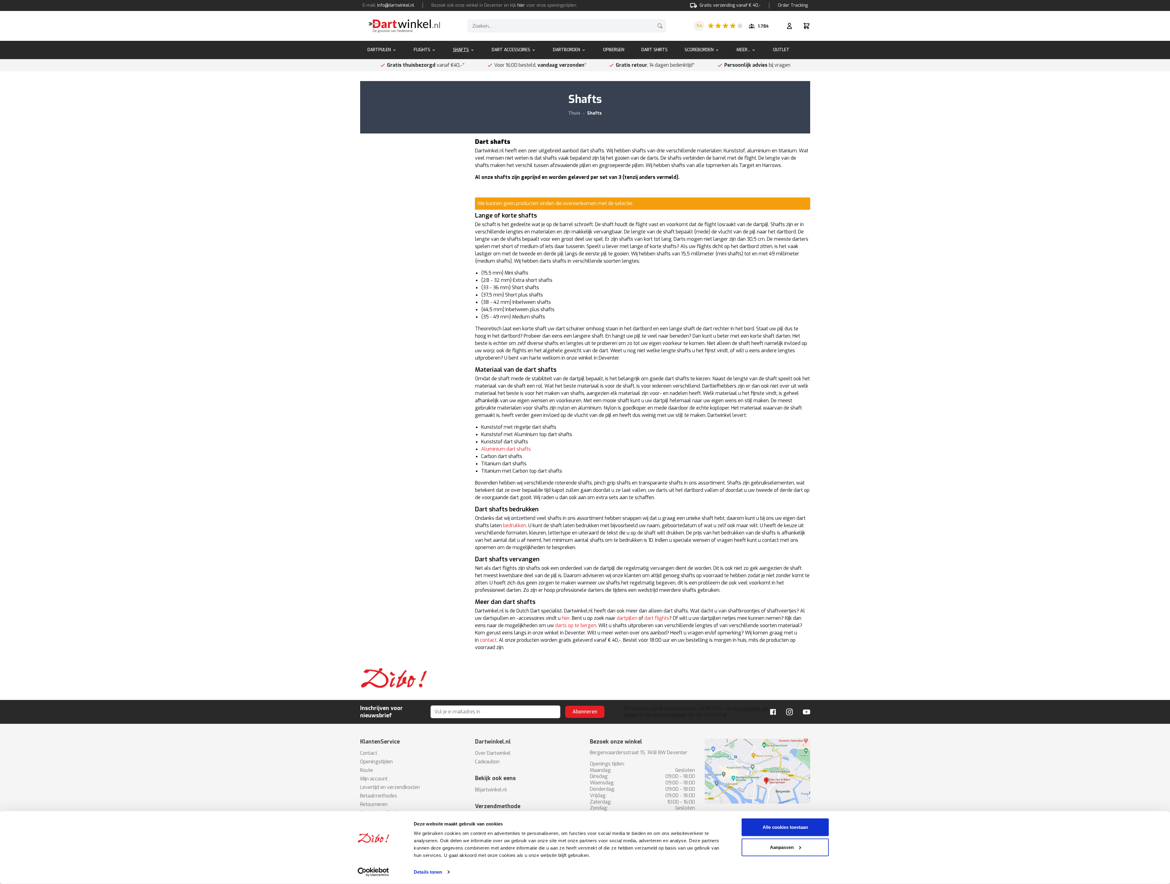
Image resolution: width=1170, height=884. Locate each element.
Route (366, 770)
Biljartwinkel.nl (491, 789)
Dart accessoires (511, 50)
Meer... (743, 50)
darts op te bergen (575, 625)
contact (488, 640)
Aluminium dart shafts (506, 449)
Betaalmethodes (378, 796)
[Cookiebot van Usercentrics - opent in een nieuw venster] (373, 872)
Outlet (781, 50)
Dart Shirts (654, 50)
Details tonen (428, 872)
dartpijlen (627, 618)
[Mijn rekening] (789, 26)
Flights (422, 50)
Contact (368, 753)
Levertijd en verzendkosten (390, 787)
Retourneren (374, 804)
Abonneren (585, 711)
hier (521, 5)
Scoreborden (699, 50)
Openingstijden (376, 761)
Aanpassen (782, 847)
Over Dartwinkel (493, 753)
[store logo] (404, 26)
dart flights (656, 618)
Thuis (574, 113)
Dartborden (566, 50)
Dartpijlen (379, 50)
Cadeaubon (487, 761)
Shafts (461, 50)
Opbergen (613, 50)
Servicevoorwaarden (665, 715)
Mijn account (374, 779)
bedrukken (514, 525)
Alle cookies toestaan (785, 827)
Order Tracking (793, 5)
